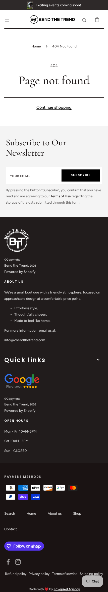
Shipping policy (91, 574)
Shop (77, 513)
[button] (7, 19)
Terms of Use (60, 196)
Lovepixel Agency (67, 589)
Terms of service (64, 574)
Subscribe (80, 175)
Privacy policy (39, 574)
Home (36, 46)
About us (55, 513)
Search (9, 513)
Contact (10, 529)
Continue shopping (54, 107)
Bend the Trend (16, 265)
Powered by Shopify (19, 272)
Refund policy (15, 574)
